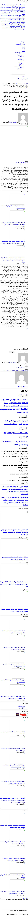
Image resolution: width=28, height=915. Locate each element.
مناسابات (20, 59)
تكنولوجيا (20, 55)
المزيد (23, 51)
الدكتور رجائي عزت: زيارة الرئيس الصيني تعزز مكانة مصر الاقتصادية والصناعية (12, 843)
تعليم (21, 67)
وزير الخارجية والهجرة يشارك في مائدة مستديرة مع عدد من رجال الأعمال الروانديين (13, 782)
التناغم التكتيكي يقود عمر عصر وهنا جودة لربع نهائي (13, 23)
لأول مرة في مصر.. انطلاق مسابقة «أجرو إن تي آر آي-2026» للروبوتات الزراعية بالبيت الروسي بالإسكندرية (14, 532)
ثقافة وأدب (19, 68)
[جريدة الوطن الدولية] (22, 78)
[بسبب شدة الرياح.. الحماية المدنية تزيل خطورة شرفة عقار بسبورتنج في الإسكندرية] (17, 856)
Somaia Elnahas (12, 122)
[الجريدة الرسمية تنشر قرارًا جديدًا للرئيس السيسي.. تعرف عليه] (17, 730)
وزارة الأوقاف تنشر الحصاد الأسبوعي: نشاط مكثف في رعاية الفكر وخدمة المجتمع (12, 892)
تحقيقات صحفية (18, 66)
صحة (21, 60)
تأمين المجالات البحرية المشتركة (16, 432)
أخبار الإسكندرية (18, 52)
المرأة (20, 63)
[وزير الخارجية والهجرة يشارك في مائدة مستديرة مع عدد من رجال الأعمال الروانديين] (17, 779)
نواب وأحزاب (22, 45)
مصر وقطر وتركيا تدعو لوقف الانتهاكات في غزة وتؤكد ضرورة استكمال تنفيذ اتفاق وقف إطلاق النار (14, 584)
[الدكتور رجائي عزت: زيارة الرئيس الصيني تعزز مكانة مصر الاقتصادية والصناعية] (17, 840)
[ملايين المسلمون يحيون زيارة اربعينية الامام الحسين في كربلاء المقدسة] (17, 645)
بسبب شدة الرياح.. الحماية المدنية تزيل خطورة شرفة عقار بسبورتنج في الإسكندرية (14, 859)
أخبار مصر (22, 42)
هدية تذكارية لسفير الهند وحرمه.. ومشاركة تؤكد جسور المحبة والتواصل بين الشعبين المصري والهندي (13, 260)
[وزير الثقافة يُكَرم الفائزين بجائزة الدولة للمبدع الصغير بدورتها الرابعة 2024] (17, 763)
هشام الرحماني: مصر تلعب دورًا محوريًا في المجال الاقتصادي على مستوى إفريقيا (12, 826)
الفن (24, 49)
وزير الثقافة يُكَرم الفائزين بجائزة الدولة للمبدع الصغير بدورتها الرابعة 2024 (14, 766)
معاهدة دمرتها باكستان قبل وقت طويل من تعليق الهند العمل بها (14, 665)
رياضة (23, 48)
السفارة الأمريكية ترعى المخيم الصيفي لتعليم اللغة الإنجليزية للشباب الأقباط (14, 610)
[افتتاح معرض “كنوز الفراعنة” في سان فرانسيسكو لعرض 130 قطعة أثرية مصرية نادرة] (17, 694)
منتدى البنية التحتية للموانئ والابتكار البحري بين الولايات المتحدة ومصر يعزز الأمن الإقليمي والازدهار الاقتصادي (13, 224)
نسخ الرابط (11, 352)
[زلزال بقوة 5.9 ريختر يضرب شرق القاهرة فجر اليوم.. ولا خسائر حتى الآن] (18, 678)
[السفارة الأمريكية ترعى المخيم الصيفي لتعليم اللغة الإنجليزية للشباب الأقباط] (14, 606)
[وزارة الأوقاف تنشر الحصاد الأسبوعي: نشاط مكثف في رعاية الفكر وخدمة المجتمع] (17, 889)
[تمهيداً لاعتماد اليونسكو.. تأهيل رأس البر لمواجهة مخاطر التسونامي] (17, 204)
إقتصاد (23, 47)
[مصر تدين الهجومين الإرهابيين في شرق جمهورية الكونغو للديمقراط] (17, 746)
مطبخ (21, 57)
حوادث (20, 64)
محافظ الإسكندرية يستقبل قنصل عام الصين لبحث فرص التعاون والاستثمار (15, 558)
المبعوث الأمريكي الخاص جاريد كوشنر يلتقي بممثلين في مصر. (16, 422)
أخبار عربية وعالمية (20, 44)
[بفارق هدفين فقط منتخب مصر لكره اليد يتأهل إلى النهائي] (17, 873)
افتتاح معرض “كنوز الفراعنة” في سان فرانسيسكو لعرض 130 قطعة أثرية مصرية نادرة (12, 697)
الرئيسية (23, 41)
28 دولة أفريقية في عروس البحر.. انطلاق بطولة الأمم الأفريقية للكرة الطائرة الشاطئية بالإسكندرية (12, 242)
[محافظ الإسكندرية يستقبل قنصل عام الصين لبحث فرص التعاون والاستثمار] (14, 553)
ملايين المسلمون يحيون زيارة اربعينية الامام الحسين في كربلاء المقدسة (14, 648)
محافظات (20, 53)
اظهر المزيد (25, 897)
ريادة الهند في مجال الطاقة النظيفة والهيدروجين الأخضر (14, 443)
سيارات (20, 61)
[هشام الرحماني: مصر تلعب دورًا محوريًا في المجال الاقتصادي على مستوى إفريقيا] (17, 823)
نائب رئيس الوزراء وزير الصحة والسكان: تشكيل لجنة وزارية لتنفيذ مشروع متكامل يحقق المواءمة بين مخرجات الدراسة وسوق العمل (12, 800)
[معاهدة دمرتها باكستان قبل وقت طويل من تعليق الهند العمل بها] (17, 662)
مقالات (20, 56)
